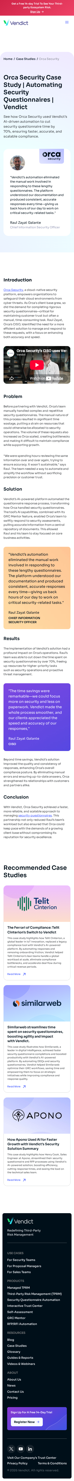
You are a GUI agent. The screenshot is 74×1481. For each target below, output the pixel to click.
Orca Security (49, 59)
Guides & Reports (20, 1358)
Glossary (13, 1352)
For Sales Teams (19, 1272)
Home (8, 59)
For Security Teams (21, 1260)
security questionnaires (35, 815)
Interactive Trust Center (25, 1306)
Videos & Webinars (21, 1364)
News (11, 1385)
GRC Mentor (16, 1318)
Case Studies (26, 59)
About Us (14, 1379)
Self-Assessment (20, 1312)
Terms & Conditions (52, 1463)
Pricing (12, 1397)
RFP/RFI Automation (22, 1324)
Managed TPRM (18, 1288)
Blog (10, 1340)
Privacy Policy (17, 1463)
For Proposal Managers (24, 1266)
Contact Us (15, 1392)
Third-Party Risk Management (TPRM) (34, 1294)
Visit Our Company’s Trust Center (31, 1458)
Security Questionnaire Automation (33, 1300)
